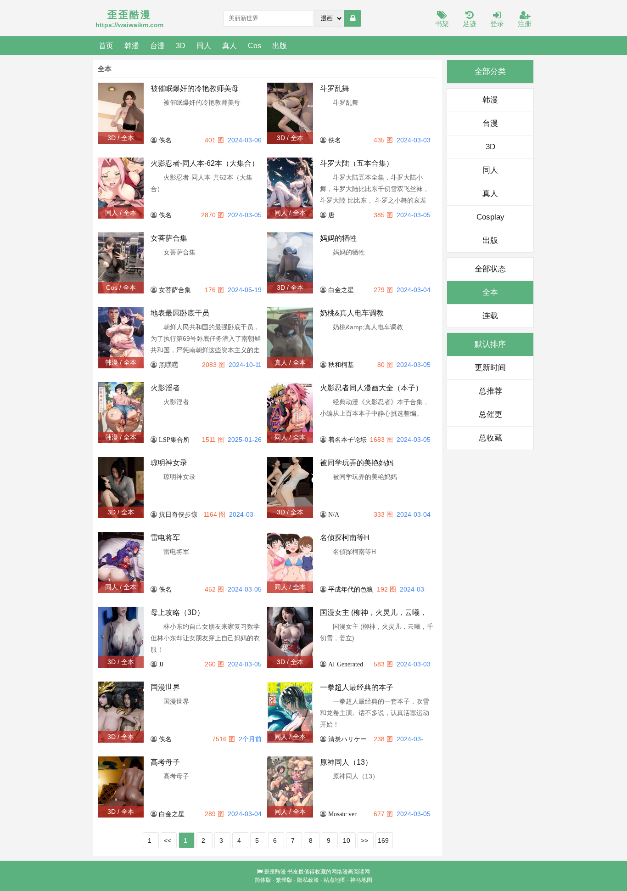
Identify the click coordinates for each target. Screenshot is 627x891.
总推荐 (490, 391)
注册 (525, 24)
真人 (229, 45)
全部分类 (490, 71)
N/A (333, 514)
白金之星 (341, 290)
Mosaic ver (342, 814)
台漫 (157, 45)
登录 (497, 24)
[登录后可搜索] (352, 18)
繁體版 (284, 880)
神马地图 (361, 880)
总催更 (490, 414)
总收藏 (490, 438)
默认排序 (490, 344)
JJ (161, 664)
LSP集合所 (174, 439)
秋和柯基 (341, 364)
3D (180, 45)
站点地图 (335, 880)
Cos (254, 45)
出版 (279, 45)
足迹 (469, 24)
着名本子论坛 (347, 439)
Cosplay (490, 217)
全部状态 (490, 269)
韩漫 (131, 45)
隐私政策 (308, 880)
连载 (490, 315)
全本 (490, 292)
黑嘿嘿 (168, 364)
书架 (442, 24)
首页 (106, 45)
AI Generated (345, 664)
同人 (203, 45)
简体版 (263, 880)
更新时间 (490, 367)
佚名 (165, 140)
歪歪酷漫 (275, 871)
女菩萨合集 (175, 290)
